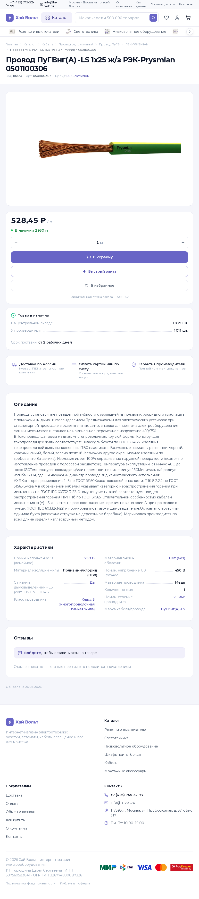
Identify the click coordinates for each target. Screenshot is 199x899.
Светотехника (86, 31)
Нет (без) (177, 558)
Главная (12, 44)
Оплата (12, 803)
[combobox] (117, 17)
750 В (89, 558)
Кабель (47, 44)
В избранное (102, 285)
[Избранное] (166, 18)
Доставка (14, 795)
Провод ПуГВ (109, 44)
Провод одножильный (76, 44)
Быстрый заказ (102, 271)
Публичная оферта (75, 883)
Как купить (141, 4)
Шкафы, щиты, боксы (122, 754)
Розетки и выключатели (38, 31)
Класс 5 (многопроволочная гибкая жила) (76, 604)
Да (92, 582)
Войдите (32, 653)
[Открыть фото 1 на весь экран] (99, 149)
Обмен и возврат (21, 812)
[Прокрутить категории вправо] (189, 31)
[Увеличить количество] (183, 242)
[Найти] (153, 18)
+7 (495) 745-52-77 (22, 4)
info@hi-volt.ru (50, 4)
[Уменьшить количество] (16, 242)
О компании (124, 4)
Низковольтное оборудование (139, 31)
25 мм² (179, 597)
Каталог (30, 44)
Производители (162, 4)
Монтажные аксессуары (125, 771)
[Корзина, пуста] (188, 17)
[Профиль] (177, 18)
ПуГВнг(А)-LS (173, 609)
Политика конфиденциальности (30, 883)
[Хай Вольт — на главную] (22, 18)
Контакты (186, 4)
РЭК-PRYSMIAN (136, 44)
